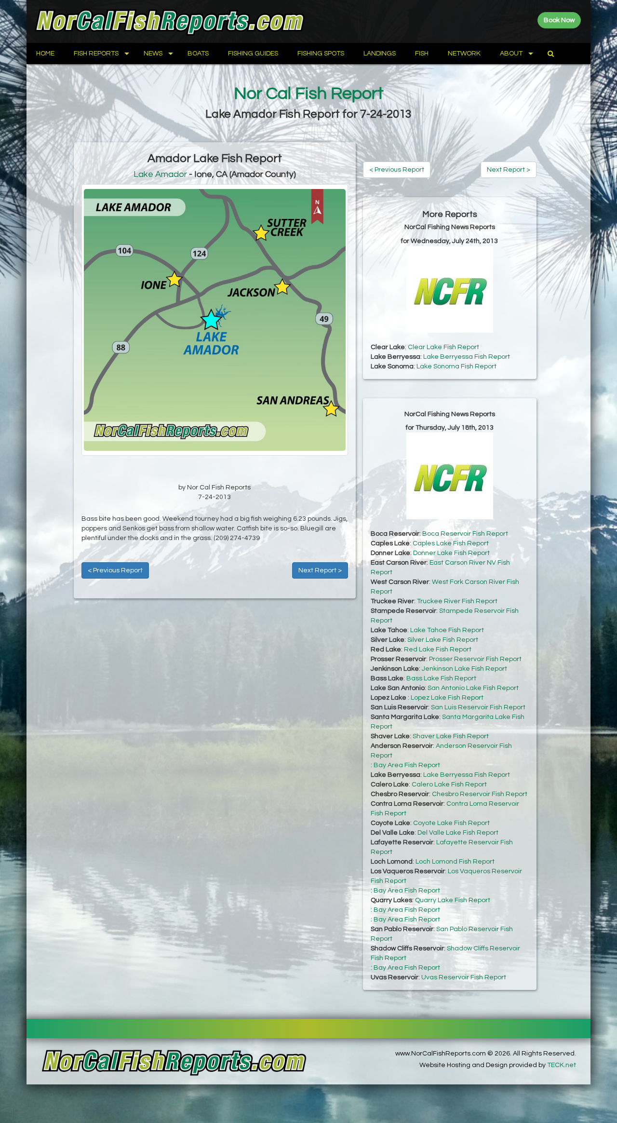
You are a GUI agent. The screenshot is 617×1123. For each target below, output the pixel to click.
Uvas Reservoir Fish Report (463, 977)
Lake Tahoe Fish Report (447, 630)
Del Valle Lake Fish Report (457, 832)
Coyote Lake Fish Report (451, 823)
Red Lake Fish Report (437, 649)
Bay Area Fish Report (407, 765)
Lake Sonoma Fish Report (456, 366)
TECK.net (561, 1065)
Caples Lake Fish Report (451, 543)
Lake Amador (160, 174)
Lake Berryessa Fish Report (466, 356)
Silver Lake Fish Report (442, 639)
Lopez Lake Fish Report (447, 697)
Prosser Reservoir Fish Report (475, 659)
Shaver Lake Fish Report (451, 736)
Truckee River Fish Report (457, 601)
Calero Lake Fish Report (449, 784)
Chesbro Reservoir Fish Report (479, 794)
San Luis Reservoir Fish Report (478, 707)
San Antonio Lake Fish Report (473, 688)
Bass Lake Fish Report (441, 678)
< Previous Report (115, 570)
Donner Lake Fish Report (451, 553)
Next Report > (320, 570)
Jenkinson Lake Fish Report (464, 668)
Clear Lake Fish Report (443, 347)
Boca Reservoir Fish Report (465, 533)
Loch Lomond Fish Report (455, 861)
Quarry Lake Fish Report (452, 900)
